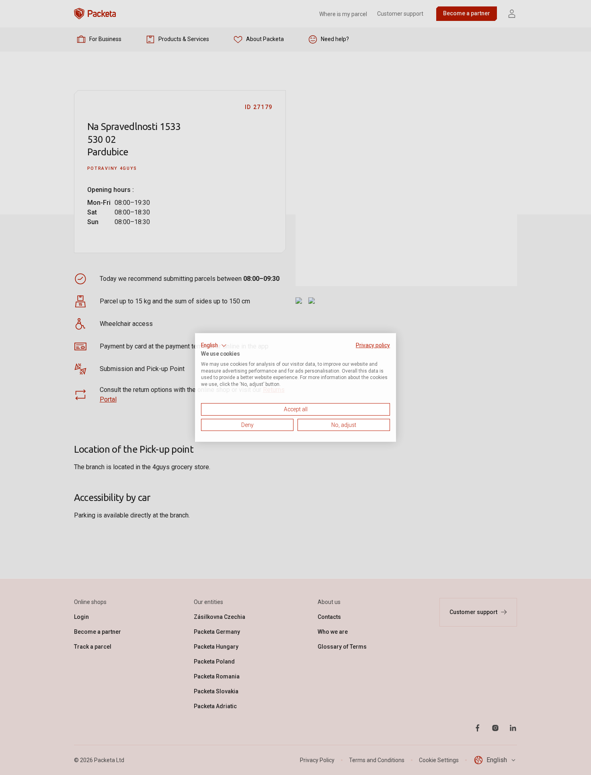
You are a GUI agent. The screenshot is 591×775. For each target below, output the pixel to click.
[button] (214, 345)
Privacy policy (373, 345)
